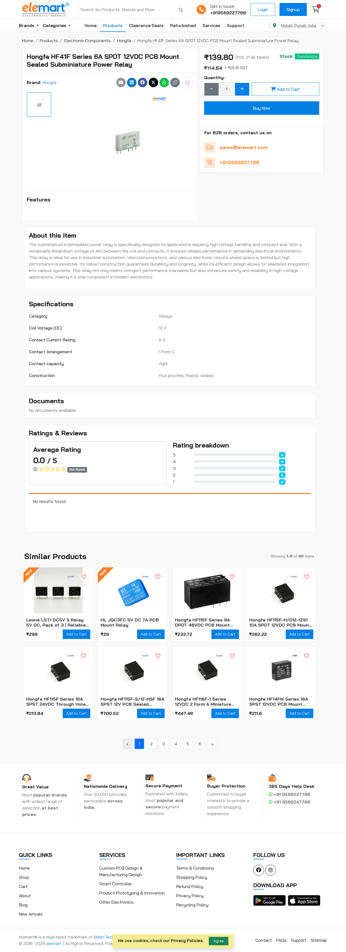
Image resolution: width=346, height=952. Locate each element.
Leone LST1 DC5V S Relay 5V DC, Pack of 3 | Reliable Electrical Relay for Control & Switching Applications (57, 622)
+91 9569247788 (291, 802)
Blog (23, 904)
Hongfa (49, 82)
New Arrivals (31, 914)
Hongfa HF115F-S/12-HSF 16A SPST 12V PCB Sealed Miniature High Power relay (132, 702)
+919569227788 (228, 12)
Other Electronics (116, 902)
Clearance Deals (146, 25)
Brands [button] (27, 25)
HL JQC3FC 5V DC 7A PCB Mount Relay (130, 622)
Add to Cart (288, 89)
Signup (293, 9)
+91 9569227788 (291, 794)
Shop (24, 877)
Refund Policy (189, 886)
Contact (263, 940)
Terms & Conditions (195, 868)
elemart (54, 943)
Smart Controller (115, 883)
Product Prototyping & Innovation (132, 893)
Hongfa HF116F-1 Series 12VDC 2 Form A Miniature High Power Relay (203, 702)
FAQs (281, 940)
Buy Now (261, 108)
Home (91, 25)
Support (235, 25)
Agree (219, 940)
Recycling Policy (192, 904)
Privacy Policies (187, 940)
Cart (23, 886)
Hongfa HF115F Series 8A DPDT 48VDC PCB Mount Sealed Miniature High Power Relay (206, 622)
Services (211, 25)
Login (262, 9)
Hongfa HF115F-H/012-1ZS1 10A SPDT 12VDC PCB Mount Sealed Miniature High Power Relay (280, 622)
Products (112, 25)
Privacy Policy (190, 895)
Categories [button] (55, 25)
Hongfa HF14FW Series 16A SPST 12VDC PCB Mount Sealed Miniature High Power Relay (280, 702)
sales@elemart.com (243, 147)
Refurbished (183, 25)
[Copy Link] (175, 82)
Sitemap (319, 940)
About (25, 895)
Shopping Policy (191, 877)
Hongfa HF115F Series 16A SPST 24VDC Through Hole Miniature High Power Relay (56, 702)
